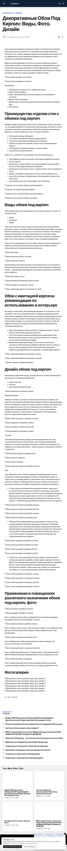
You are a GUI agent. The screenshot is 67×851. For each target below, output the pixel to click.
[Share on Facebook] (51, 36)
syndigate (12, 37)
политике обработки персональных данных (24, 843)
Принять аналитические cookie (12, 846)
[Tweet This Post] (55, 36)
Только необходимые (29, 846)
